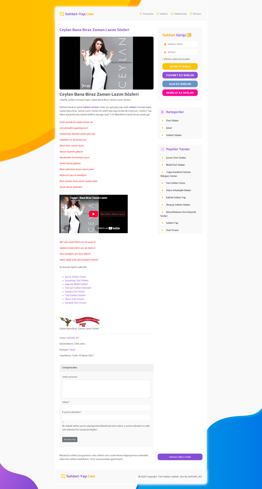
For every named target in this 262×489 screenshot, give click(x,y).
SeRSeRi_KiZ (72, 337)
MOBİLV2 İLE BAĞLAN (180, 92)
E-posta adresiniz (71, 412)
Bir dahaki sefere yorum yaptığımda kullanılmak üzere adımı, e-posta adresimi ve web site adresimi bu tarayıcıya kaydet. (106, 427)
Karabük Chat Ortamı (75, 302)
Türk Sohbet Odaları (75, 295)
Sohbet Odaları (173, 135)
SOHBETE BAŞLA (180, 66)
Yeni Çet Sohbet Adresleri (78, 287)
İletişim (197, 13)
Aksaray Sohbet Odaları (178, 204)
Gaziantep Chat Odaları (77, 280)
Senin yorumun (69, 376)
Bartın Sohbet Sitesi (75, 276)
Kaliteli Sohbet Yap (176, 197)
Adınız (65, 402)
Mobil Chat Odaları (175, 164)
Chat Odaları (172, 120)
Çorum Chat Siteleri (176, 157)
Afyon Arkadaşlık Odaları (178, 190)
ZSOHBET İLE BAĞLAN (180, 75)
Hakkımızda (180, 13)
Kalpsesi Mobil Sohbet (76, 284)
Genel (169, 128)
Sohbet (164, 13)
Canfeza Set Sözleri (75, 291)
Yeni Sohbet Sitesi (175, 183)
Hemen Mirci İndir (180, 456)
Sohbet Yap (172, 223)
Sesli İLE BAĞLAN (180, 83)
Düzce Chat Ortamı (74, 299)
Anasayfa (148, 13)
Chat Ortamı (172, 230)
